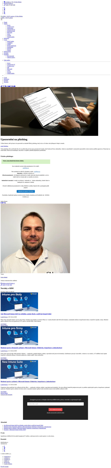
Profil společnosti (11, 45)
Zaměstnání (10, 47)
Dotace (9, 50)
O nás (5, 77)
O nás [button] (5, 40)
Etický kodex (10, 41)
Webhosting (10, 28)
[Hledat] (4, 13)
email (2, 146)
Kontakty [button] (6, 54)
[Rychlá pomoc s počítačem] (2, 86)
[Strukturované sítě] (13, 86)
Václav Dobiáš (4, 277)
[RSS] (4, 12)
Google (9, 35)
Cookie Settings (8, 464)
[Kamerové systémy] (14, 86)
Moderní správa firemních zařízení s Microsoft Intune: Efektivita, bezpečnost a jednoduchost (27, 426)
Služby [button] (5, 23)
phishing (6, 146)
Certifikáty (10, 42)
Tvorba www (10, 26)
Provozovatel (10, 56)
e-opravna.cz (7, 456)
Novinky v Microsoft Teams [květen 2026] (15, 429)
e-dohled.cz (7, 458)
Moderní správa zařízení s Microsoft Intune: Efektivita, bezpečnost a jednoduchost (25, 428)
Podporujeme (7, 51)
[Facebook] (4, 7)
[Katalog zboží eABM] (5, 86)
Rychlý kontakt (4, 466)
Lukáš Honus (4, 317)
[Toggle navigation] (1, 19)
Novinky (6, 53)
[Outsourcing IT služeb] (11, 86)
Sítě (8, 67)
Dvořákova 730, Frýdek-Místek (13, 2)
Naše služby (7, 60)
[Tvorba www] (7, 86)
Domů (5, 22)
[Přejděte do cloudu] (9, 86)
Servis (8, 25)
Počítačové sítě (11, 31)
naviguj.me (7, 462)
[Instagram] (4, 10)
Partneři (9, 48)
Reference (6, 38)
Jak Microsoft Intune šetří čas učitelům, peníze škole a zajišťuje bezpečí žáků (23, 425)
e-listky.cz (6, 461)
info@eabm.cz (9, 3)
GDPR (9, 44)
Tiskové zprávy (11, 57)
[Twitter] (4, 9)
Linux (8, 34)
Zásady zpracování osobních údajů (55, 412)
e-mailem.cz (7, 459)
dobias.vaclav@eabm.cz (8, 283)
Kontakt (6, 80)
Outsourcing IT (11, 29)
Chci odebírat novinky (55, 409)
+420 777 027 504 (7, 285)
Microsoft (9, 32)
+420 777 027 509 (10, 5)
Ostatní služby (10, 37)
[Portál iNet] (4, 86)
